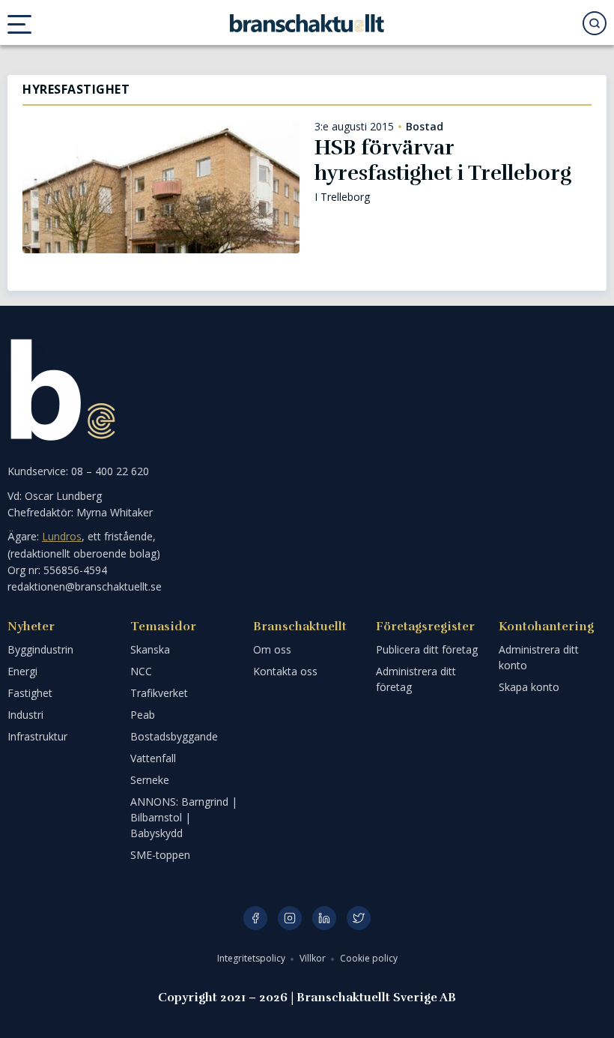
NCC (141, 671)
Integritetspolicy (252, 958)
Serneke (149, 780)
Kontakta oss (285, 671)
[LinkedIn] (324, 918)
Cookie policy (369, 958)
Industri (25, 714)
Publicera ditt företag (427, 649)
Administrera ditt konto (539, 657)
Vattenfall (153, 758)
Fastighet (29, 693)
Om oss (272, 649)
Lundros (62, 536)
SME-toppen (160, 855)
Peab (142, 714)
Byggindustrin (40, 649)
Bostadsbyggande (174, 736)
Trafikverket (159, 693)
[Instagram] (290, 918)
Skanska (150, 649)
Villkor (314, 958)
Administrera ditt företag (416, 679)
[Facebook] (255, 918)
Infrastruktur (37, 736)
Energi (22, 671)
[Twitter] (359, 918)
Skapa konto (529, 687)
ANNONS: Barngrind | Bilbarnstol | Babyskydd (183, 817)
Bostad (424, 127)
